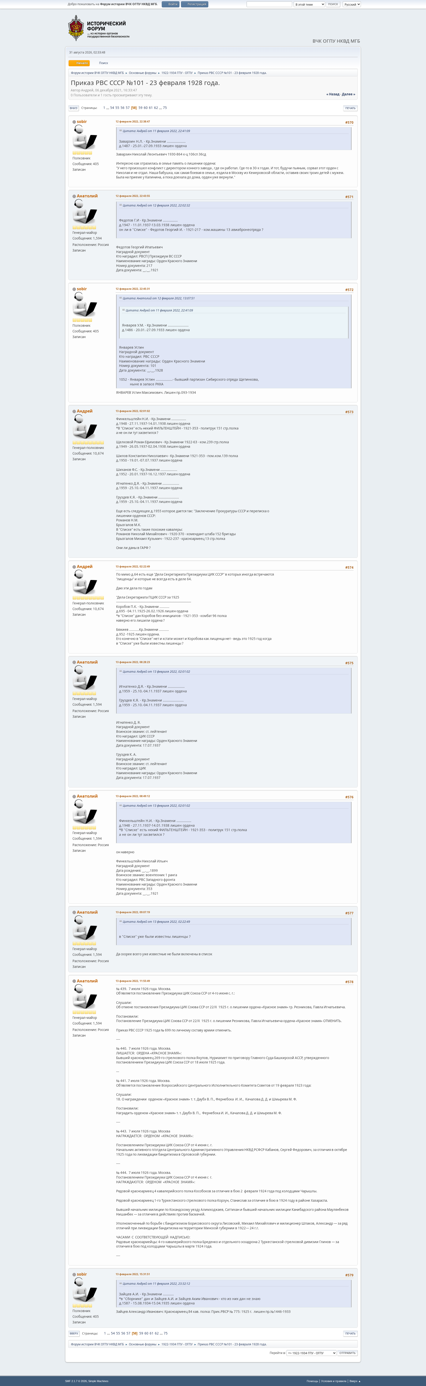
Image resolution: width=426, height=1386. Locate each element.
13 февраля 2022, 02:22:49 (133, 566)
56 (122, 107)
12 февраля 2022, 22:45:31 (133, 289)
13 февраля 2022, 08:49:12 (133, 796)
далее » (348, 94)
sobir (82, 121)
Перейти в (277, 1353)
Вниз (73, 108)
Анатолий (87, 196)
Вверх (74, 1333)
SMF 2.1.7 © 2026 (76, 1381)
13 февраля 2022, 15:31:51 (133, 1274)
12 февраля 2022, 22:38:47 (133, 121)
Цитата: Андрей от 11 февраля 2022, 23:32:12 (156, 1284)
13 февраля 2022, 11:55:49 (133, 981)
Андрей (85, 411)
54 (112, 107)
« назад (332, 94)
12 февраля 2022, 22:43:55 (133, 196)
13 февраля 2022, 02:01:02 (133, 411)
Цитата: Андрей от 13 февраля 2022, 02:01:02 (156, 671)
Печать (350, 108)
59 (140, 107)
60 (146, 107)
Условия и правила (333, 1381)
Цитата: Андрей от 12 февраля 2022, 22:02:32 (156, 205)
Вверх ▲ (355, 1381)
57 (128, 107)
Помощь (312, 1381)
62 (156, 107)
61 (151, 107)
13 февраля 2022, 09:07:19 (133, 912)
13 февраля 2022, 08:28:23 (133, 662)
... (108, 107)
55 (117, 107)
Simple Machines (98, 1381)
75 (165, 107)
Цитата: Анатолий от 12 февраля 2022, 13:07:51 (159, 298)
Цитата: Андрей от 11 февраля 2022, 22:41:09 (156, 131)
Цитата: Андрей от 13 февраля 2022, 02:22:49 (156, 922)
